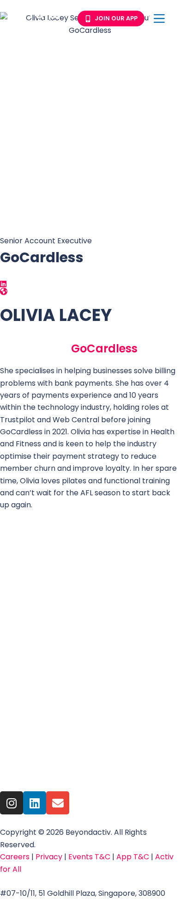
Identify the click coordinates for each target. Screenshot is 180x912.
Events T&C (90, 856)
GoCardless (104, 348)
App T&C (132, 856)
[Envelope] (57, 802)
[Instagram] (11, 802)
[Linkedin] (34, 802)
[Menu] (159, 18)
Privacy (50, 856)
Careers (15, 856)
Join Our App (116, 18)
